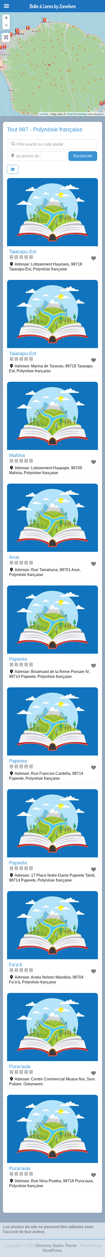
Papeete (18, 659)
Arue (14, 557)
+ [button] (6, 18)
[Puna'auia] (4, 47)
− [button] (6, 25)
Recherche (85, 156)
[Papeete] (17, 33)
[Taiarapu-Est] (101, 104)
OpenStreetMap (77, 114)
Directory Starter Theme (57, 1246)
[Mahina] (44, 20)
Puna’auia (19, 1066)
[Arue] (28, 28)
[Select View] (13, 169)
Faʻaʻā (15, 964)
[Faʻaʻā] (10, 35)
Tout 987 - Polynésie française (45, 129)
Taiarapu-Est (22, 251)
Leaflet (44, 114)
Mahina (17, 455)
